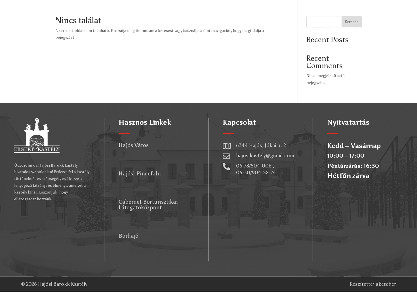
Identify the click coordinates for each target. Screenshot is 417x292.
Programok (208, 28)
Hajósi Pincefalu (140, 173)
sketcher (386, 284)
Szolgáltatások (341, 28)
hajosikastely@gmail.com (265, 156)
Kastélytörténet (134, 28)
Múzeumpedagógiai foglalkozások (272, 28)
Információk (388, 28)
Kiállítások (174, 28)
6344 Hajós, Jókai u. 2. (262, 145)
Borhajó (128, 235)
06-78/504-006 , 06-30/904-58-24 (256, 169)
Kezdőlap (97, 28)
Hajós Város (134, 145)
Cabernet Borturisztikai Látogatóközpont (148, 204)
